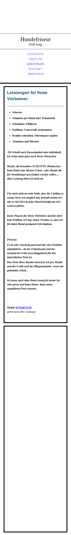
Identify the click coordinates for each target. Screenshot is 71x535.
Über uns (36, 59)
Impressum (36, 73)
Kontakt (35, 68)
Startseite (35, 54)
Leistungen (35, 64)
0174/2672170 (23, 307)
